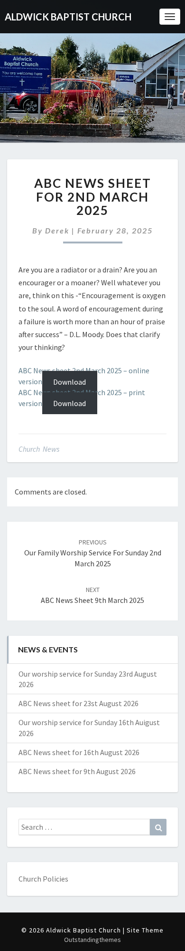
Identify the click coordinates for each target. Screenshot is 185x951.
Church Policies (43, 878)
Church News (38, 449)
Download (69, 381)
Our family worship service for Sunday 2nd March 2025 (92, 553)
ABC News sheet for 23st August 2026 (78, 703)
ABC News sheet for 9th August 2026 (77, 771)
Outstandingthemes (92, 939)
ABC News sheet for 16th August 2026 (78, 752)
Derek (57, 230)
